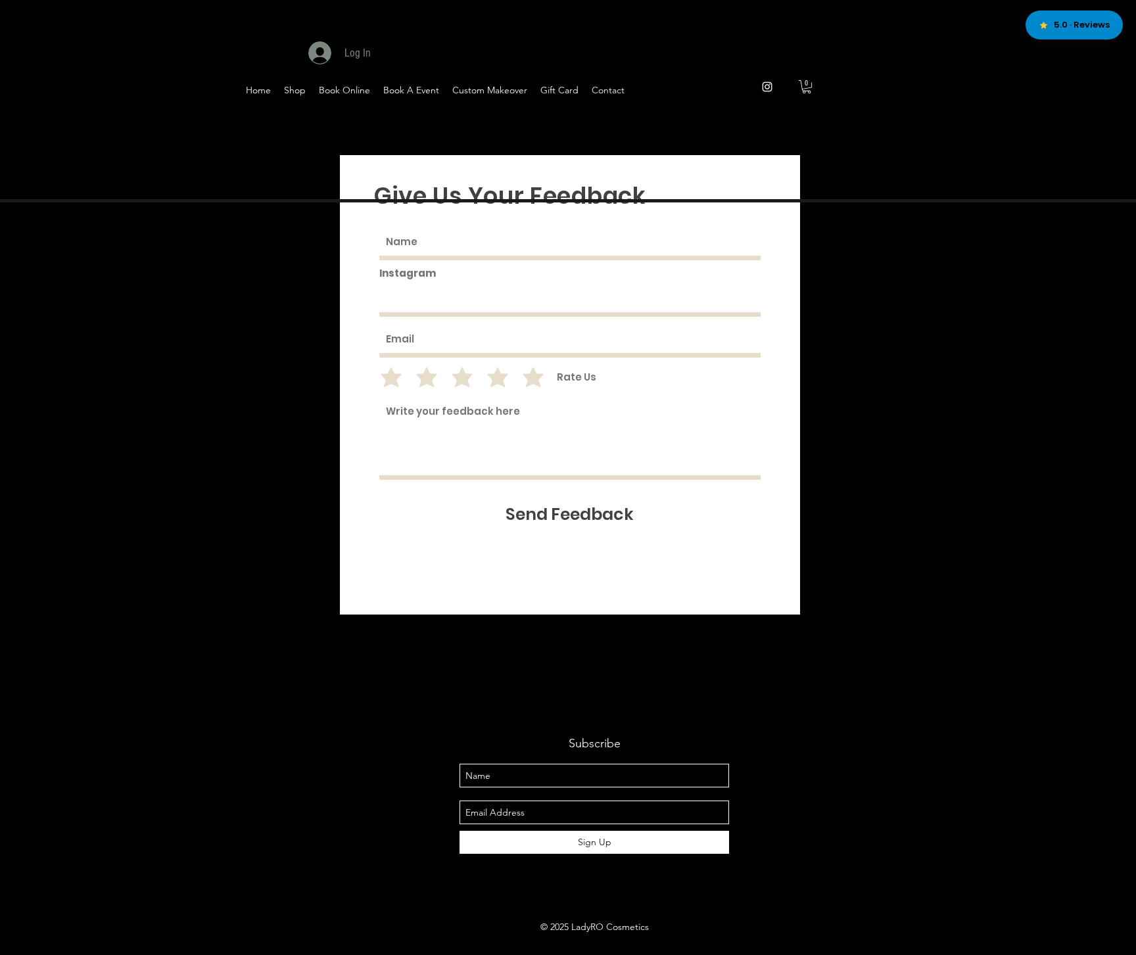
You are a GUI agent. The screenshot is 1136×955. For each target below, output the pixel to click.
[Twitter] (851, 126)
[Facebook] (819, 126)
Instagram (407, 273)
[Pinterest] (915, 126)
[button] (807, 86)
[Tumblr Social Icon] (947, 126)
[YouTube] (883, 126)
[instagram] (767, 86)
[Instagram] (980, 126)
